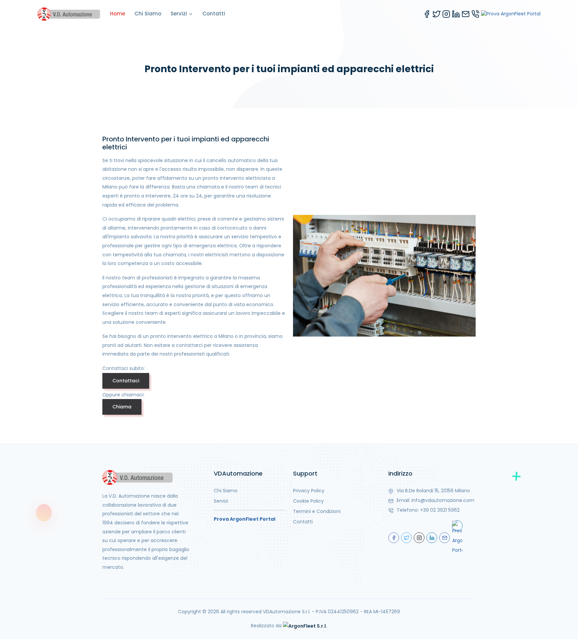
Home (117, 13)
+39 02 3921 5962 (440, 510)
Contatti (213, 13)
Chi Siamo (147, 13)
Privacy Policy (308, 490)
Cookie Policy (308, 501)
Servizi (179, 13)
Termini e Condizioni (317, 511)
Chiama (121, 406)
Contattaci (125, 380)
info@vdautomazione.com (442, 500)
